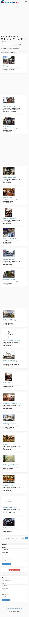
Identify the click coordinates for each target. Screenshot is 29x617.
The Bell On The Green (9, 177)
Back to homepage (11, 608)
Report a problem (15, 570)
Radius (4, 583)
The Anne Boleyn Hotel (9, 106)
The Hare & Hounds (8, 485)
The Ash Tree (7, 126)
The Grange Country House (11, 465)
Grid (7, 44)
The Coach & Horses (9, 279)
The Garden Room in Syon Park (12, 403)
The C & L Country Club (10, 238)
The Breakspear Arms (9, 218)
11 (23, 538)
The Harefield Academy (10, 507)
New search (6, 600)
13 (2, 540)
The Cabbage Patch (8, 259)
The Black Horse (7, 197)
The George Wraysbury (9, 424)
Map (11, 44)
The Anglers (6, 66)
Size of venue (5, 558)
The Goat (5, 444)
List (4, 44)
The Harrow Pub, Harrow (10, 528)
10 (21, 538)
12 (27, 538)
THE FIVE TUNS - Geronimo (11, 340)
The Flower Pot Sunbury (10, 361)
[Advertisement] (14, 19)
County (4, 547)
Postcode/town (6, 578)
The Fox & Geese (8, 383)
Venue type (5, 552)
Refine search (24, 44)
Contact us (19, 608)
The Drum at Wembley (9, 320)
